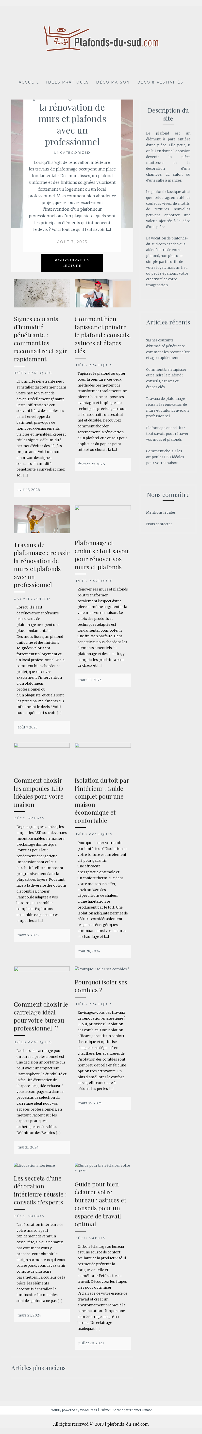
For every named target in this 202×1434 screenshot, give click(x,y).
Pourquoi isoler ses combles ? (101, 986)
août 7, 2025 (72, 242)
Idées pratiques (67, 82)
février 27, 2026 (91, 464)
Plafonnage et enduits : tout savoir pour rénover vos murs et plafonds (102, 555)
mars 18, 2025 (89, 680)
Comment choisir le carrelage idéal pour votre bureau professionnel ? (41, 1016)
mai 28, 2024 (89, 951)
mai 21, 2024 (27, 1147)
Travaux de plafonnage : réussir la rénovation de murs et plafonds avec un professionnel (72, 112)
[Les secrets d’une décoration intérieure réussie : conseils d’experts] (34, 1165)
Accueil (29, 82)
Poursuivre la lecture (72, 263)
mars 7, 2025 (28, 935)
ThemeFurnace (140, 1410)
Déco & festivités (160, 82)
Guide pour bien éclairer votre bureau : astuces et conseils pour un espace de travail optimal (100, 1204)
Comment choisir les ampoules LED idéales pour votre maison (39, 792)
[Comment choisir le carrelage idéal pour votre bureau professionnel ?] (42, 970)
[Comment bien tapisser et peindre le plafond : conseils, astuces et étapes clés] (103, 306)
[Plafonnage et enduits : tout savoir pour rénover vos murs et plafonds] (103, 509)
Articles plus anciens (38, 1367)
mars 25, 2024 (90, 1103)
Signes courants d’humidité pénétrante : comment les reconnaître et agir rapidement (40, 339)
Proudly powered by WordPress (73, 1410)
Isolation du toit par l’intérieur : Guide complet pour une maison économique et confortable (102, 800)
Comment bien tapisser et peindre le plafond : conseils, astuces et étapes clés (103, 335)
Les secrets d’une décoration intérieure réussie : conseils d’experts (40, 1190)
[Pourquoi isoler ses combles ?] (102, 969)
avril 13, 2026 (28, 490)
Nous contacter (159, 524)
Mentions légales (161, 512)
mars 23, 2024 (29, 1315)
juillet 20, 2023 (91, 1343)
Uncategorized (72, 152)
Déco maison (113, 82)
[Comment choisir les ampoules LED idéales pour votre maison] (42, 746)
